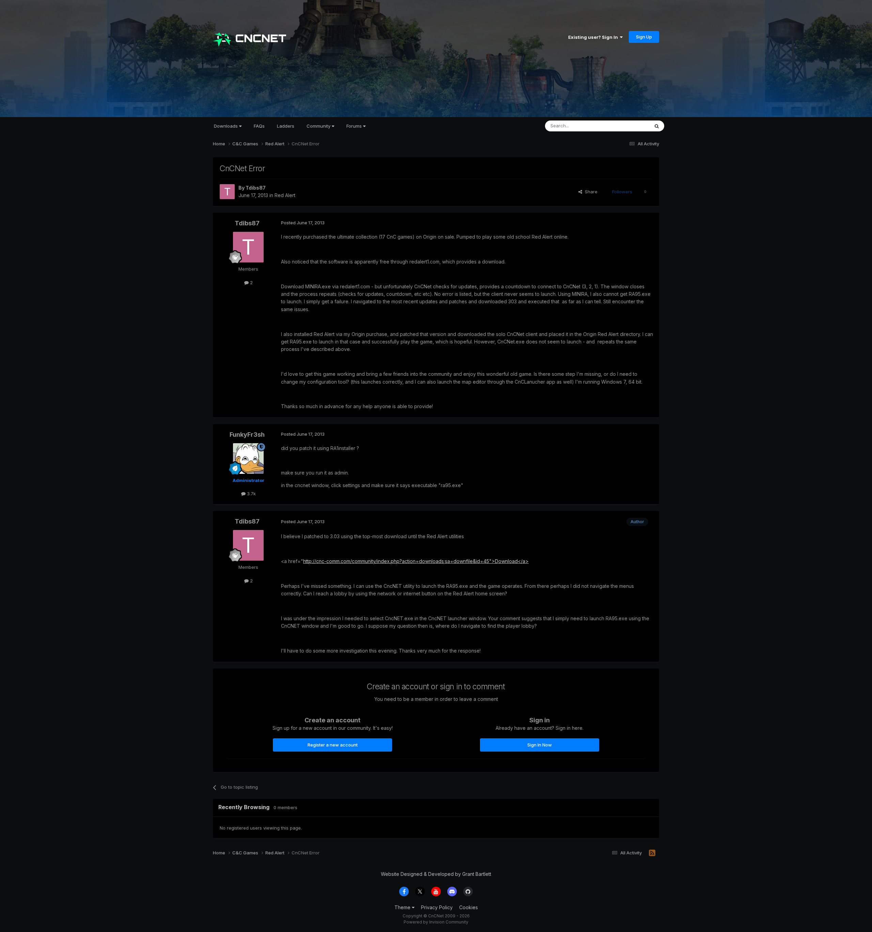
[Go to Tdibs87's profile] (227, 191)
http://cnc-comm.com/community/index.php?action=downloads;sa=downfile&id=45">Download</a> (416, 561)
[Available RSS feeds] (652, 853)
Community (319, 126)
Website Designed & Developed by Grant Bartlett (436, 874)
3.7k (251, 493)
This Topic (629, 125)
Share (589, 191)
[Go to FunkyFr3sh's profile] (248, 458)
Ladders (285, 126)
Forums (354, 126)
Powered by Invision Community (436, 922)
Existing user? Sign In (594, 37)
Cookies (468, 907)
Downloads (226, 126)
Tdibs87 (256, 188)
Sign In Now (539, 745)
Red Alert (285, 195)
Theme (403, 907)
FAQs (259, 126)
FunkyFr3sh (247, 434)
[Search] (656, 125)
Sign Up (644, 36)
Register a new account (333, 745)
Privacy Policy (437, 907)
